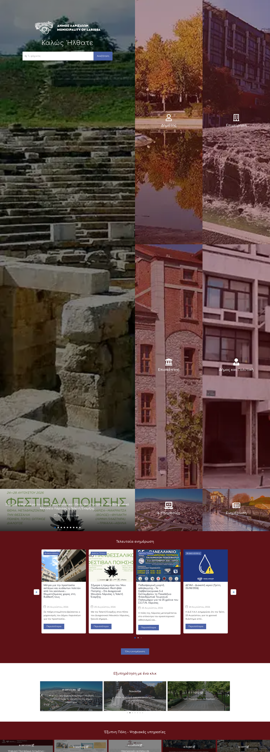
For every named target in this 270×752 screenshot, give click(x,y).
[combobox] (58, 56)
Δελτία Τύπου (98, 553)
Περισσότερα (53, 626)
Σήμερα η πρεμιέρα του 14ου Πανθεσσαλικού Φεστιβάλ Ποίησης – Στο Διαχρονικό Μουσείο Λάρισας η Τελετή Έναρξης (108, 591)
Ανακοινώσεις (51, 553)
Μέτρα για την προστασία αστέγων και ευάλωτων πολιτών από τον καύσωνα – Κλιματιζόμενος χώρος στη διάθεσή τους (62, 591)
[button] (55, 527)
